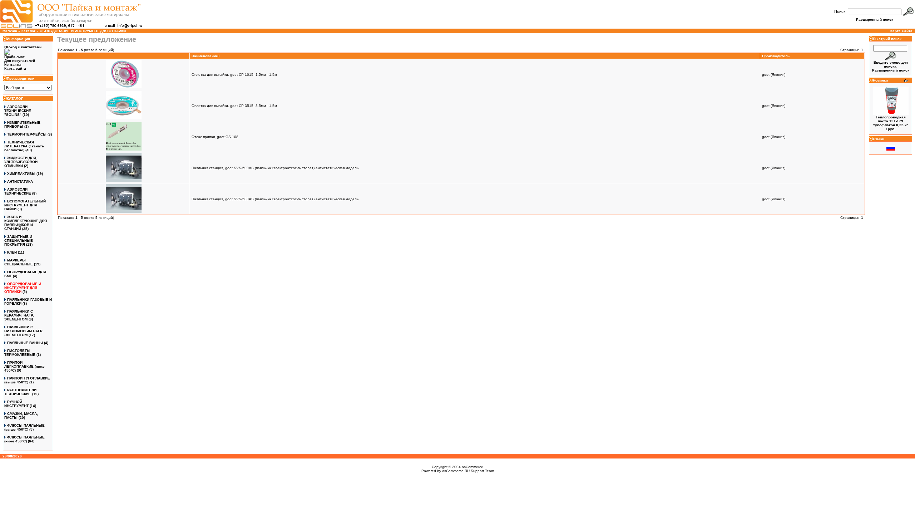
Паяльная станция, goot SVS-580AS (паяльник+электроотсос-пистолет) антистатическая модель (275, 199)
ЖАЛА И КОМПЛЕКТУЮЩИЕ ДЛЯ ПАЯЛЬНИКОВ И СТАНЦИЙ (25, 223)
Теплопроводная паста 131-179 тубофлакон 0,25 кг (890, 121)
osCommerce (472, 467)
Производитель (776, 56)
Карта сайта (15, 68)
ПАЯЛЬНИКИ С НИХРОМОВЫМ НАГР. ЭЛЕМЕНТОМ (23, 331)
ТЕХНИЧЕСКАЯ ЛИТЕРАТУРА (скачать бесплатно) (24, 146)
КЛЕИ (12, 252)
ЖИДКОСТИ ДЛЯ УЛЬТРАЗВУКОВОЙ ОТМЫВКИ (21, 162)
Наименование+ (206, 56)
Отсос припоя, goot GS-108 (215, 137)
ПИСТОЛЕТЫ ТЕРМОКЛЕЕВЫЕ (19, 353)
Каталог (28, 31)
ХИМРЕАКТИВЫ (21, 174)
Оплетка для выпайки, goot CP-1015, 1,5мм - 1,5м (234, 75)
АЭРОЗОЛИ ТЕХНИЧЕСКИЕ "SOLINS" (17, 111)
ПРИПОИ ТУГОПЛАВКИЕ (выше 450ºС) (27, 380)
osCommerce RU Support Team (468, 471)
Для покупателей (19, 61)
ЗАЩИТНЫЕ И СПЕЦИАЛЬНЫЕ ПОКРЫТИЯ (18, 240)
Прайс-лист (14, 57)
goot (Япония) (773, 75)
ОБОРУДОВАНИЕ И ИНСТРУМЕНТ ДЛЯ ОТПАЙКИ (83, 31)
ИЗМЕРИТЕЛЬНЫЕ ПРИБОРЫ (22, 124)
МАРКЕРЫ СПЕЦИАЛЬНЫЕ (18, 262)
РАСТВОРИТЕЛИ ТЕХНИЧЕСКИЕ (20, 392)
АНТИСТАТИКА (20, 181)
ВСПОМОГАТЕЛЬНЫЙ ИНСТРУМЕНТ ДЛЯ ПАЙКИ (25, 205)
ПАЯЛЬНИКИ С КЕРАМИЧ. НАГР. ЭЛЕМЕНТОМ (19, 315)
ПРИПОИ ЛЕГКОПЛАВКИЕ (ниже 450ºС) (24, 366)
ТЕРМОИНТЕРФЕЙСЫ (26, 134)
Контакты (12, 65)
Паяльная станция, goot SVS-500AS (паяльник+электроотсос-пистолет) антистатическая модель (275, 168)
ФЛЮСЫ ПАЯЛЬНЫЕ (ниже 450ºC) (24, 439)
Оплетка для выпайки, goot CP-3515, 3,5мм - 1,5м (234, 106)
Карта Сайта (901, 31)
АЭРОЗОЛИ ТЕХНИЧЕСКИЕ (17, 191)
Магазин (10, 31)
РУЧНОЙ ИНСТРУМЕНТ (16, 404)
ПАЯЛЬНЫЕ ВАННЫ (25, 343)
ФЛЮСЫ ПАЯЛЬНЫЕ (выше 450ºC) (24, 427)
